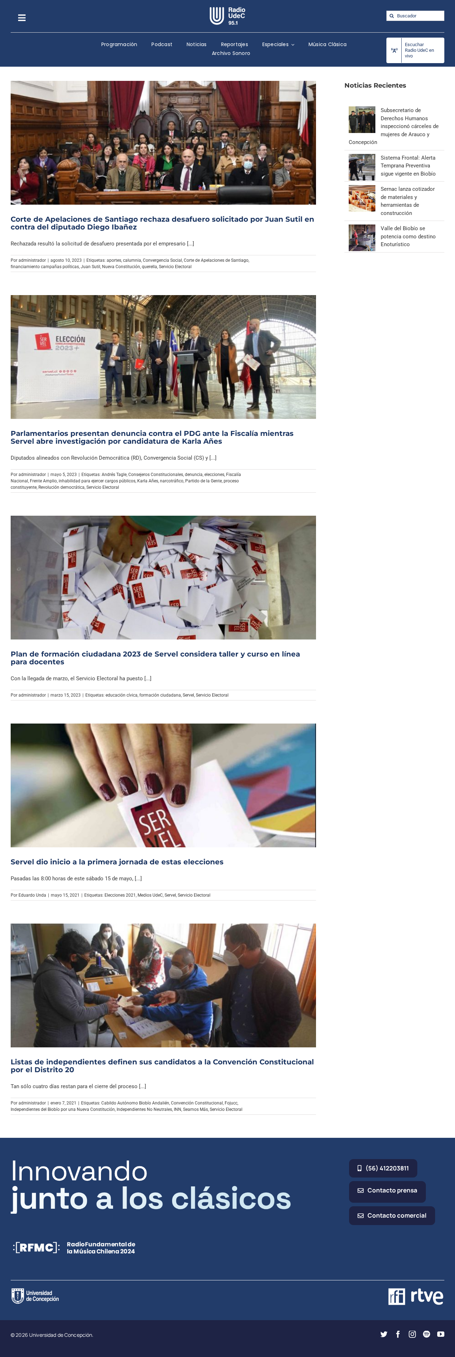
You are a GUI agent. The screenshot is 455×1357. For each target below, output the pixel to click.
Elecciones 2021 (120, 895)
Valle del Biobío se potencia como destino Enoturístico (408, 236)
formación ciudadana (160, 695)
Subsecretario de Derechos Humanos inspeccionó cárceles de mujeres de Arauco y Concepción (394, 126)
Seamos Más (195, 1109)
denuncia (194, 474)
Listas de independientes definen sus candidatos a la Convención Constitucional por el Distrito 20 (162, 1066)
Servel (188, 695)
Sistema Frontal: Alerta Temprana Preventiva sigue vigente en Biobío (408, 166)
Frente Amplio (43, 480)
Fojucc (231, 1103)
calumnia (132, 260)
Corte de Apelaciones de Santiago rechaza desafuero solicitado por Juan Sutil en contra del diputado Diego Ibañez (162, 223)
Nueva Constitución (121, 266)
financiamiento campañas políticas (45, 266)
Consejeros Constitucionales (155, 474)
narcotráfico (171, 480)
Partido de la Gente (203, 480)
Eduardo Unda (32, 895)
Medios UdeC (150, 895)
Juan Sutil (90, 266)
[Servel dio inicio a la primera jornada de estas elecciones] (163, 785)
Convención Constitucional (197, 1103)
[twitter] (383, 1334)
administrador (32, 260)
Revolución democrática (61, 487)
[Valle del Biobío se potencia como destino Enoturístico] (362, 228)
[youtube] (440, 1334)
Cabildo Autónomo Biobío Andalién (135, 1103)
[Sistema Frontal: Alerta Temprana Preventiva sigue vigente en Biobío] (362, 158)
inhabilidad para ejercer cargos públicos (97, 480)
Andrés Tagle (114, 474)
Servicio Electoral (175, 266)
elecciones (214, 474)
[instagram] (412, 1334)
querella (149, 266)
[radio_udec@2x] (227, 9)
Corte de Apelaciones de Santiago (216, 260)
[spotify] (426, 1334)
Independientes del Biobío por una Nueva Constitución (63, 1109)
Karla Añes (147, 480)
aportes (114, 260)
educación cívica (122, 695)
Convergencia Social (162, 260)
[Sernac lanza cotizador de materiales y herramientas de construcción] (362, 189)
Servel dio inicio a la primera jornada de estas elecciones (117, 862)
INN (177, 1109)
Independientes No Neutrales (144, 1109)
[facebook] (398, 1334)
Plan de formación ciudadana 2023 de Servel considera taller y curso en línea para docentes (155, 658)
